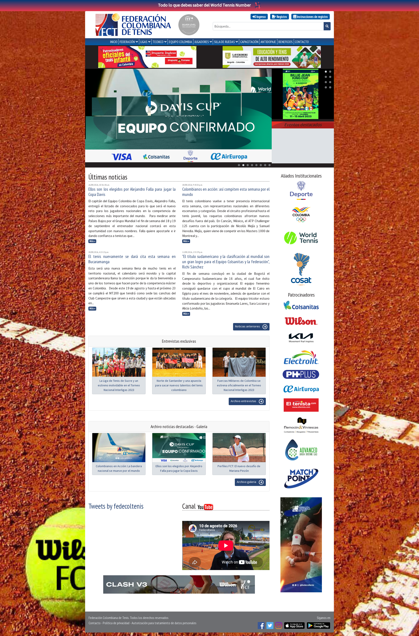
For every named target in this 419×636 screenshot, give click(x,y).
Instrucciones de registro (312, 16)
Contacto (95, 623)
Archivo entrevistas (244, 401)
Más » (92, 241)
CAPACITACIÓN (249, 42)
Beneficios (285, 42)
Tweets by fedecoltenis (115, 506)
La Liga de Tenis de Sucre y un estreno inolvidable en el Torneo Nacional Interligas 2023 (119, 385)
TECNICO (158, 42)
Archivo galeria (247, 482)
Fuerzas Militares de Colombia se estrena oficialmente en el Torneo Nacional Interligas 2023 (239, 385)
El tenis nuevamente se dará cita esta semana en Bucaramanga (132, 259)
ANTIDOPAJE (268, 42)
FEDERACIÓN (127, 42)
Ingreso (261, 16)
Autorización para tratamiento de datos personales (164, 623)
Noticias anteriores (248, 326)
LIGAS (143, 42)
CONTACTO (302, 42)
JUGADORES (201, 42)
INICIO (113, 42)
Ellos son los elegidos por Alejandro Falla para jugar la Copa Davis (132, 191)
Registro (281, 16)
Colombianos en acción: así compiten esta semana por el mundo (226, 191)
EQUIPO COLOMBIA (180, 42)
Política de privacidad (116, 623)
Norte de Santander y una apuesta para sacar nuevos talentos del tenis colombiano (179, 385)
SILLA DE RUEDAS (224, 42)
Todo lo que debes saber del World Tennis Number (204, 5)
